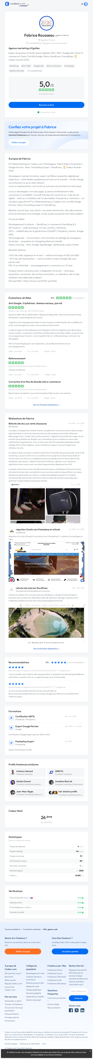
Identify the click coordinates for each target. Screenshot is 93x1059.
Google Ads (39, 66)
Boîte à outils (10, 980)
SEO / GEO (26, 66)
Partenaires (10, 1020)
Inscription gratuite (70, 951)
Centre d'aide (53, 1004)
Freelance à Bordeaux (56, 983)
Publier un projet (19, 142)
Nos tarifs (9, 976)
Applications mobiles (35, 996)
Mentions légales (11, 1044)
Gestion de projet (33, 1000)
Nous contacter (54, 1007)
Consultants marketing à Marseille (71, 795)
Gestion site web (17, 70)
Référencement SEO (35, 983)
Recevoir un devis (46, 105)
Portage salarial (12, 1017)
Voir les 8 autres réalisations (45, 648)
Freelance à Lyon (54, 973)
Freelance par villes (56, 965)
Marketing (14, 66)
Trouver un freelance (14, 1004)
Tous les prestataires (12, 929)
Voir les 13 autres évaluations (45, 405)
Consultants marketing (31, 929)
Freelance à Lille (54, 980)
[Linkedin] (82, 1010)
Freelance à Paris (54, 970)
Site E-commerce (53, 66)
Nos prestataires (12, 1014)
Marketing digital (33, 993)
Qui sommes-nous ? (13, 973)
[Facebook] (71, 1010)
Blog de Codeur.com (13, 983)
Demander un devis (13, 1001)
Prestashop (69, 66)
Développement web (35, 973)
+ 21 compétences (34, 70)
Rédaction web (32, 986)
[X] (77, 1010)
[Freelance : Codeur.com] (17, 4)
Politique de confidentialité (30, 1044)
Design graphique (33, 990)
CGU (44, 1044)
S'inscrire (78, 998)
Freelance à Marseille (56, 976)
